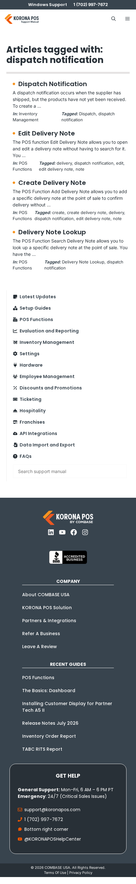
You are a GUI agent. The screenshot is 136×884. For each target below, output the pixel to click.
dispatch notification (94, 163)
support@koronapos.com (52, 809)
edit (119, 163)
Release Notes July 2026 (50, 723)
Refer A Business (41, 633)
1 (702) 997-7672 (43, 819)
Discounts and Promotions (51, 388)
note (80, 169)
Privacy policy (80, 872)
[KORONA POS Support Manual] (21, 18)
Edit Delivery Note (46, 133)
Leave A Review (39, 646)
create (58, 212)
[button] (114, 18)
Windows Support (47, 5)
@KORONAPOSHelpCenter (52, 839)
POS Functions (36, 319)
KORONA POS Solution (47, 607)
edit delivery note (56, 169)
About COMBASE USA (46, 594)
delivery (64, 163)
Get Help (68, 776)
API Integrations (38, 433)
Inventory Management (47, 342)
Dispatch (87, 113)
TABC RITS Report (42, 749)
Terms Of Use (55, 872)
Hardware (31, 365)
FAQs (26, 456)
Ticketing (30, 399)
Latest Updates (38, 297)
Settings (30, 353)
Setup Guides (35, 308)
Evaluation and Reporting (49, 331)
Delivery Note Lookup (52, 232)
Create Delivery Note (52, 182)
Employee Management (47, 376)
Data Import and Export (47, 445)
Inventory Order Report (49, 736)
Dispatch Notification (52, 83)
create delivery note (86, 212)
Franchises (32, 422)
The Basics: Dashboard (48, 690)
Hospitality (33, 410)
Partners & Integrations (49, 620)
